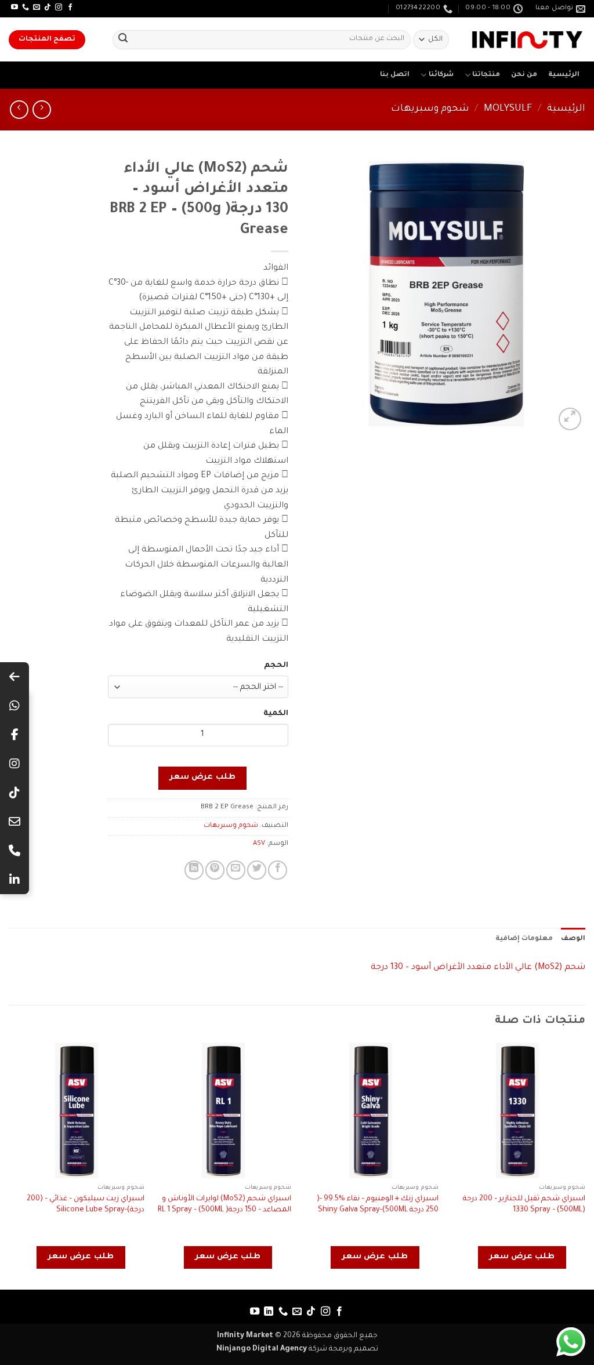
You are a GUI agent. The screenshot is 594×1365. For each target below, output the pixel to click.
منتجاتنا (486, 75)
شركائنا (441, 75)
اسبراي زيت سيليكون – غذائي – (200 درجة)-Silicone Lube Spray (85, 1204)
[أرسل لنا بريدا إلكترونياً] (36, 7)
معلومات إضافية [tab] (524, 939)
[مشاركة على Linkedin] (194, 870)
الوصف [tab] (573, 939)
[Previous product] (19, 109)
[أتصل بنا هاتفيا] (25, 7)
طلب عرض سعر (203, 777)
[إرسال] (123, 40)
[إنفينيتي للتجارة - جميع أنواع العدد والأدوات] (527, 39)
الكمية (275, 714)
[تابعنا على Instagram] (58, 7)
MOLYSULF (508, 109)
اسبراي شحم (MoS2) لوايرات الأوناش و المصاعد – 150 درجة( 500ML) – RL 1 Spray (224, 1204)
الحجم (276, 666)
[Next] (9, 1164)
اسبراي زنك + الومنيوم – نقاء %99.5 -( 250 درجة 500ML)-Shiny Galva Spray (378, 1204)
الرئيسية (563, 75)
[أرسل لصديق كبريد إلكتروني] (235, 870)
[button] (570, 419)
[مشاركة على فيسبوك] (277, 870)
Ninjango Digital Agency (261, 1349)
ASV (259, 844)
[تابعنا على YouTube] (14, 7)
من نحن (524, 75)
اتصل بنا (395, 75)
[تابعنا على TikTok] (47, 7)
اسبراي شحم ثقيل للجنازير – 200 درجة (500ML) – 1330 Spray (524, 1204)
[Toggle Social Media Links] (14, 676)
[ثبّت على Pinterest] (214, 870)
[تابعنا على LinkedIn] (268, 1311)
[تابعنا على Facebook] (70, 7)
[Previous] (584, 1164)
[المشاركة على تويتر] (256, 870)
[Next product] (41, 109)
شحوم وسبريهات (430, 109)
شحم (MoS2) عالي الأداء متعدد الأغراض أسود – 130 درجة (478, 967)
